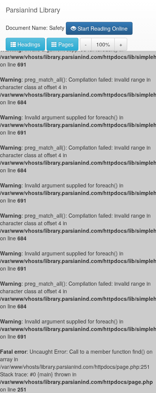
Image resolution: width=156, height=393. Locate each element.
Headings (28, 44)
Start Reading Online (102, 28)
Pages (65, 44)
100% (103, 44)
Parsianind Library (33, 9)
